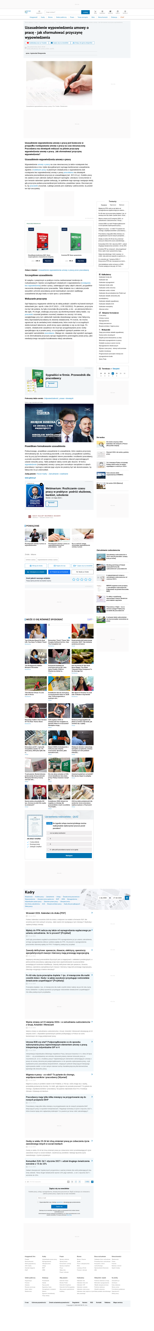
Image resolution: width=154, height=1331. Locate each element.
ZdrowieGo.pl (115, 1205)
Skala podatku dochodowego (102, 1215)
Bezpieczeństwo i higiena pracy (109, 326)
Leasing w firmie (81, 1192)
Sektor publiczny (61, 17)
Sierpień (116, 368)
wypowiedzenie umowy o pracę (48, 559)
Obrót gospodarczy (30, 1188)
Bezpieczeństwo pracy (54, 852)
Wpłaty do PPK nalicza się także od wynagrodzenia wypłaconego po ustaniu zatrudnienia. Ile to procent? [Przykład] (111, 209)
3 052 (87, 1130)
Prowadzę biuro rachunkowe (102, 1185)
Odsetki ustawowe (99, 1213)
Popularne (104, 205)
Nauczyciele (45, 1209)
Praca (61, 1192)
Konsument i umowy (65, 1188)
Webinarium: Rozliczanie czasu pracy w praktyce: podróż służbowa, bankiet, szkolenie (68, 491)
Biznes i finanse (81, 1183)
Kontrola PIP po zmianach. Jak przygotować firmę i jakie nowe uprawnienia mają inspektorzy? (112, 250)
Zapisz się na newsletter (85, 566)
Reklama (107, 1227)
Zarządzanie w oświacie (49, 1213)
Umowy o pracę (104, 318)
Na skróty (115, 1202)
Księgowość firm (30, 1180)
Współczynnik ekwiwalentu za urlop (110, 337)
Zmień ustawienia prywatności (59, 1227)
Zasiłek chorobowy (105, 351)
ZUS (43, 852)
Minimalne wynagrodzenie (101, 1207)
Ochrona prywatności (39, 1227)
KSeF (122, 17)
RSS (91, 1227)
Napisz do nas (60, 566)
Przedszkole (45, 1205)
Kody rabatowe (116, 1209)
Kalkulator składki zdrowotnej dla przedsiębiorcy (109, 297)
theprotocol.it (115, 1215)
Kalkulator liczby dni (105, 277)
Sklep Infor (63, 1194)
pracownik (34, 186)
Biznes (50, 17)
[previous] (68, 1130)
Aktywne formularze (110, 313)
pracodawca (68, 172)
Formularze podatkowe (118, 1213)
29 (120, 373)
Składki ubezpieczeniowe (101, 1209)
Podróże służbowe (99, 1211)
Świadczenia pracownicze (71, 845)
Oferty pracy (29, 854)
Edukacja (114, 17)
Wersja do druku (37, 566)
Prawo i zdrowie (64, 1196)
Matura (44, 1215)
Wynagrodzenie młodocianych (108, 345)
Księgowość (34, 17)
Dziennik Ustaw (64, 1205)
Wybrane (121, 205)
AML (95, 1194)
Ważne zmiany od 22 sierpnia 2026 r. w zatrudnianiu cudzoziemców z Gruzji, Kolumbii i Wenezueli (110, 219)
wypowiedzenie (31, 464)
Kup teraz (48, 261)
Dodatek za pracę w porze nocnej (109, 343)
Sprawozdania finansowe (101, 1192)
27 (113, 373)
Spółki (78, 1185)
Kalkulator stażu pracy (83, 1213)
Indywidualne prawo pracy (47, 22)
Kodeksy (62, 1215)
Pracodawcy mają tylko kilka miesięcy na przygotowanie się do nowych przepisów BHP (111, 235)
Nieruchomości (103, 17)
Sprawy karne (63, 1185)
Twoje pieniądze (83, 17)
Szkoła (44, 1207)
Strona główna (29, 22)
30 (124, 373)
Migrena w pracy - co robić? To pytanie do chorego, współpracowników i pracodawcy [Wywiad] (111, 230)
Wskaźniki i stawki (100, 1202)
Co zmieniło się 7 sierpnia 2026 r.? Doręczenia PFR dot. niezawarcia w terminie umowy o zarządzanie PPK (112, 260)
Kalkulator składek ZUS (106, 304)
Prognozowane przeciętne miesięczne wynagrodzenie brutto (111, 355)
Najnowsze (113, 205)
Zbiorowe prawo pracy (51, 850)
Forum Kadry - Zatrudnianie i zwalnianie (52, 474)
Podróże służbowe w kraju (101, 1205)
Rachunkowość (29, 1185)
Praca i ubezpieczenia (83, 1188)
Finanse (114, 1188)
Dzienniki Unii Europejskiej (67, 1211)
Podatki (27, 1183)
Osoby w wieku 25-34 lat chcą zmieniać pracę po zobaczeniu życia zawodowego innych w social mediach (111, 240)
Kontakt (99, 1227)
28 (116, 373)
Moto (93, 17)
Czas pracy (102, 315)
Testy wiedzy (45, 1220)
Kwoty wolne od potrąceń (107, 335)
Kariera (84, 1227)
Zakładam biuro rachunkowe (102, 1183)
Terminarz (106, 368)
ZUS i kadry (28, 1190)
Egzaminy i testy (46, 1211)
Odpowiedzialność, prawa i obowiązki (58, 398)
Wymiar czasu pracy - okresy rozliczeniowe (112, 348)
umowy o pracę (44, 164)
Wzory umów (115, 1211)
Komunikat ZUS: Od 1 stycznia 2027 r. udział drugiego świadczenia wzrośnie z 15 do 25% (112, 245)
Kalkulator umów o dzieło (107, 290)
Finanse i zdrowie (82, 1194)
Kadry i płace (28, 1213)
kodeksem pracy (39, 170)
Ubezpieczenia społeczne (45, 847)
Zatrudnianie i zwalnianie (63, 22)
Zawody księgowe (30, 1192)
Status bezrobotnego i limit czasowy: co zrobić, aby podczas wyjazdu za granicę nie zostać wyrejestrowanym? (112, 255)
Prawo (72, 17)
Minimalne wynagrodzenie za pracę (110, 340)
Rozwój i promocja (30, 1211)
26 (109, 373)
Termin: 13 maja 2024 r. (54, 498)
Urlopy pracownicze (105, 323)
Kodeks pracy (39, 845)
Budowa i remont (116, 1190)
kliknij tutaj (69, 1163)
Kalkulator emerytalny (106, 306)
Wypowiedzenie (30, 847)
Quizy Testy (102, 359)
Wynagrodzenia (104, 321)
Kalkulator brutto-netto (106, 285)
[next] (92, 1130)
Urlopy (58, 845)
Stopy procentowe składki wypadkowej (111, 332)
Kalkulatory (106, 274)
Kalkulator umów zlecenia (107, 288)
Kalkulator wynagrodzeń (106, 282)
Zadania (27, 1209)
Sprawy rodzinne (64, 1183)
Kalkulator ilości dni (82, 1207)
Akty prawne (63, 1202)
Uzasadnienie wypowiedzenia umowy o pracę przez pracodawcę (63, 270)
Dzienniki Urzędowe (65, 1209)
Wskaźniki (106, 329)
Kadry (43, 17)
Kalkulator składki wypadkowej (109, 301)
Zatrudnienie (50, 845)
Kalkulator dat (103, 280)
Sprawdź (51, 384)
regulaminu (59, 1150)
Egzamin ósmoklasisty (48, 1217)
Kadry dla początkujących (72, 852)
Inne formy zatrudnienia (32, 852)
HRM (63, 847)
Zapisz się (59, 1155)
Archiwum (114, 1207)
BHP (57, 847)
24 (101, 373)
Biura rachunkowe (100, 1180)
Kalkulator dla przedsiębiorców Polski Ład (112, 293)
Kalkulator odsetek (82, 1211)
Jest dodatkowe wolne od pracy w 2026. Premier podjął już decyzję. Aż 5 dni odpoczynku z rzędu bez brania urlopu (111, 265)
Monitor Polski (64, 1207)
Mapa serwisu (118, 1227)
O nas (27, 1227)
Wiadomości (29, 845)
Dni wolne (101, 437)
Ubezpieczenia (65, 850)
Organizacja (28, 1205)
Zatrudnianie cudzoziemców (108, 550)
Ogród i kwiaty (116, 1192)
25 (105, 373)
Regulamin (75, 1227)
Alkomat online (103, 309)
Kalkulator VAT (81, 1209)
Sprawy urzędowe (65, 1190)
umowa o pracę (30, 559)
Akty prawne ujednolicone (67, 1213)
